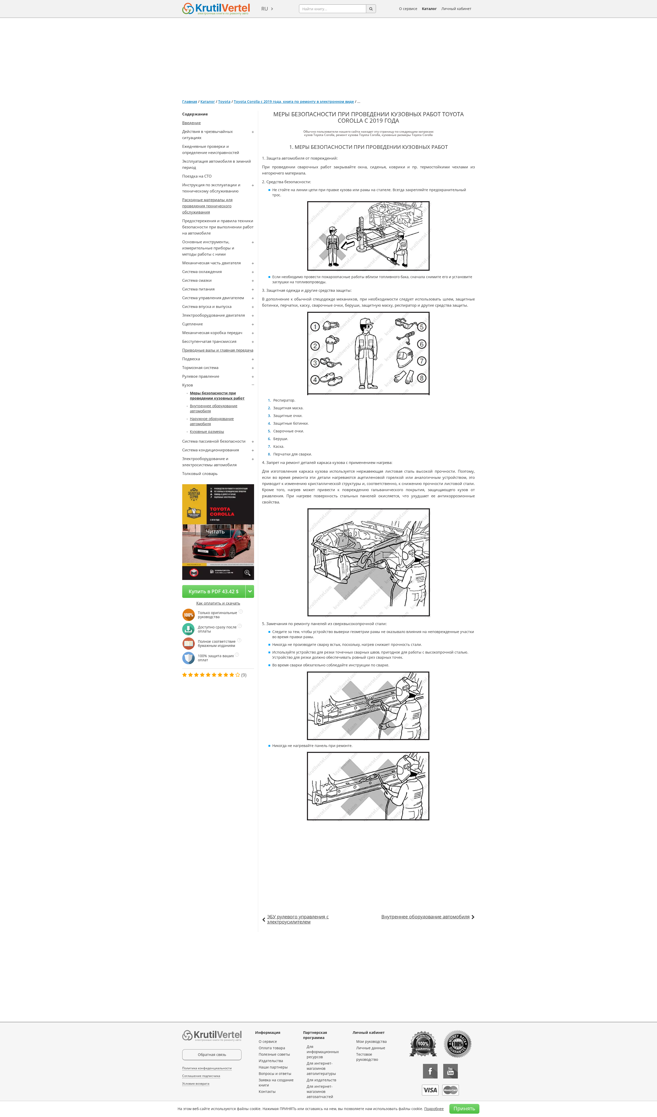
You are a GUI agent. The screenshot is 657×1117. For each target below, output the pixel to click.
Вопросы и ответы (275, 1073)
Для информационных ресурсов (323, 1051)
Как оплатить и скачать (218, 603)
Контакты (267, 1091)
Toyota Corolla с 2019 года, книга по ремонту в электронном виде (294, 101)
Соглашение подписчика (201, 1076)
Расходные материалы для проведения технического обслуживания (207, 206)
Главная (189, 101)
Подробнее (434, 1108)
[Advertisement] (328, 56)
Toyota (224, 101)
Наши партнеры (273, 1067)
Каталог (429, 8)
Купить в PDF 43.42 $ (214, 591)
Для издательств (321, 1079)
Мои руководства (371, 1041)
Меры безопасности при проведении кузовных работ (217, 396)
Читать (215, 531)
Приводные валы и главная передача (217, 350)
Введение (191, 122)
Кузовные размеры (207, 431)
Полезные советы (274, 1054)
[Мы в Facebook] (430, 1071)
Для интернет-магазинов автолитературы (321, 1068)
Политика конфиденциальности (207, 1068)
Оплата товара (272, 1047)
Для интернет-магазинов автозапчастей (320, 1091)
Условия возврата (195, 1083)
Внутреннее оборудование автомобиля (425, 916)
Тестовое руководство (367, 1057)
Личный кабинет (456, 8)
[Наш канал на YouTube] (450, 1071)
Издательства (271, 1060)
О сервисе (408, 8)
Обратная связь (212, 1054)
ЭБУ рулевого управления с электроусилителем (298, 919)
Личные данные (370, 1047)
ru (264, 8)
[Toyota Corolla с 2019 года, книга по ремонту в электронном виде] (247, 573)
